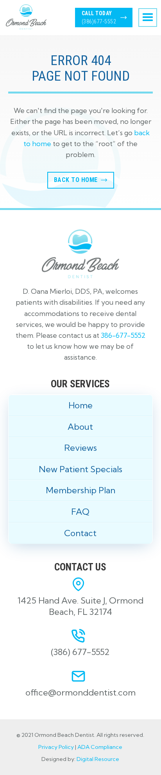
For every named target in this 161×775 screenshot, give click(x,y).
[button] (147, 17)
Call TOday (99, 17)
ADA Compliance (99, 746)
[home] (24, 17)
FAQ (80, 511)
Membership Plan (80, 490)
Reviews (80, 447)
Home (80, 405)
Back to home (76, 180)
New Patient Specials (80, 469)
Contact (80, 533)
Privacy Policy (56, 746)
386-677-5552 (123, 335)
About (80, 426)
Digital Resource (98, 759)
